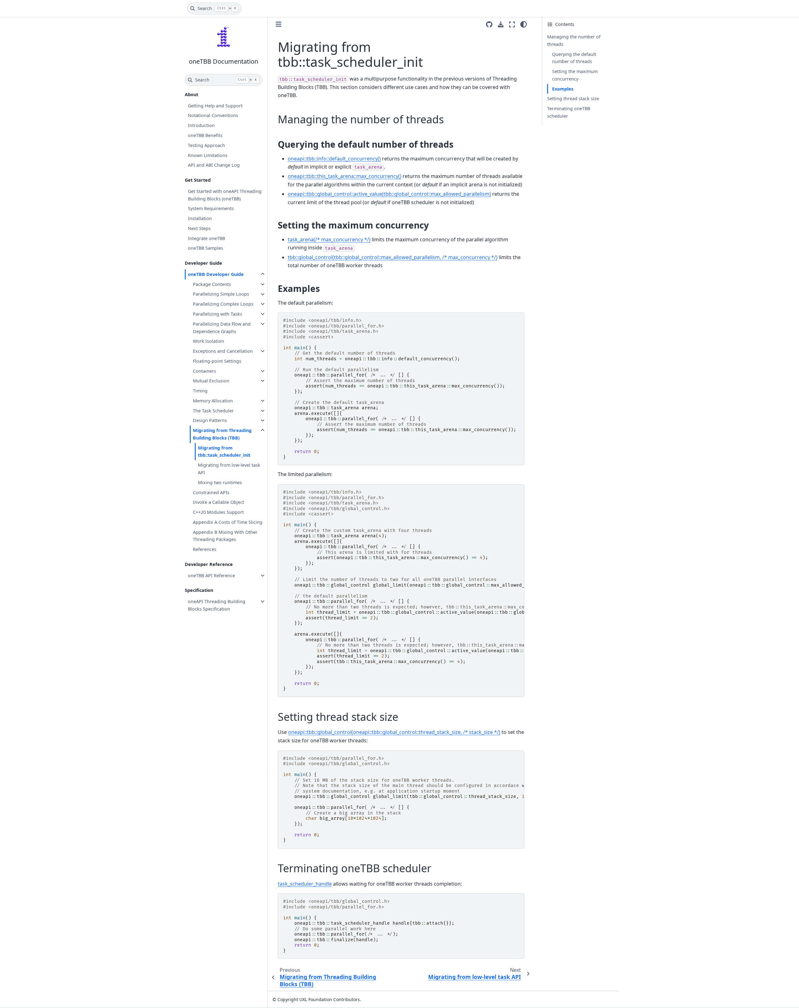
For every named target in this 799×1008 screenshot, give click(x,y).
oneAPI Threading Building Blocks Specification (216, 605)
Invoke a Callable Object (218, 502)
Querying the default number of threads (574, 58)
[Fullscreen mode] (512, 24)
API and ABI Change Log (214, 165)
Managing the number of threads (573, 40)
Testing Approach (206, 145)
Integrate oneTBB (206, 238)
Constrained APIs (211, 492)
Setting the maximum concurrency (575, 75)
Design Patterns (210, 420)
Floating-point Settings (217, 361)
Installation (200, 218)
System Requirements (211, 208)
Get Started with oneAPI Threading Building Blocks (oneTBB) (225, 195)
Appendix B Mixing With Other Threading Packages (225, 536)
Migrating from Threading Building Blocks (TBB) (222, 434)
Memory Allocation (213, 401)
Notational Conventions (213, 116)
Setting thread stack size (573, 98)
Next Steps (199, 228)
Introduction (201, 125)
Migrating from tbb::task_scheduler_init (224, 451)
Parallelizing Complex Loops (223, 304)
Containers (204, 371)
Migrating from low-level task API (229, 468)
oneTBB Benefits (205, 135)
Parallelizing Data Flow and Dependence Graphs (222, 327)
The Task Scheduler (213, 411)
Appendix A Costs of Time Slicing (227, 522)
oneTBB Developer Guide (216, 274)
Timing (200, 391)
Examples (562, 89)
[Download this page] (501, 24)
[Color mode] (523, 24)
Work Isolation (208, 341)
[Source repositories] (489, 24)
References (204, 549)
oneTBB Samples (205, 248)
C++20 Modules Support (218, 512)
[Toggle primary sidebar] (278, 24)
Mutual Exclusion (211, 381)
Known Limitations (208, 155)
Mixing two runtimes (220, 482)
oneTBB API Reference (211, 575)
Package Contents (212, 284)
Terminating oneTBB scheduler (568, 112)
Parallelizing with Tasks (217, 314)
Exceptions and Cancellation (223, 351)
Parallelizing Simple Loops (221, 294)
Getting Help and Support (215, 106)
